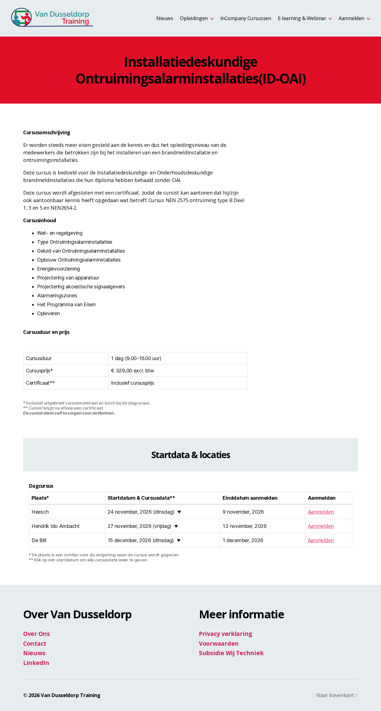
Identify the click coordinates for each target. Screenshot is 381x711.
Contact (34, 643)
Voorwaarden (219, 643)
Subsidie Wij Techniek (231, 653)
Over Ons (36, 634)
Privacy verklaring (225, 634)
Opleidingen (194, 18)
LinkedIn (36, 663)
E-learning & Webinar (302, 18)
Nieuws (164, 18)
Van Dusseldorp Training (70, 695)
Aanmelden (351, 18)
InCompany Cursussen (245, 18)
